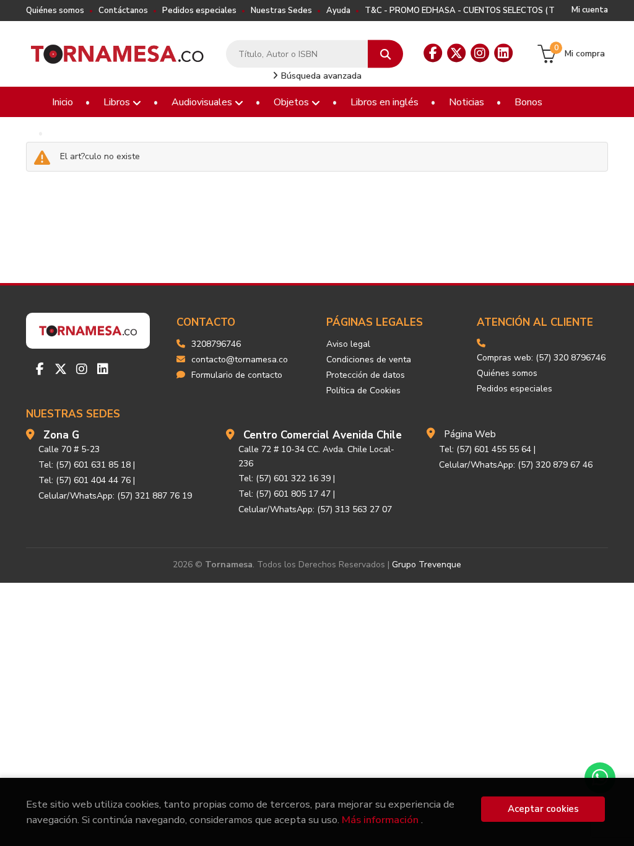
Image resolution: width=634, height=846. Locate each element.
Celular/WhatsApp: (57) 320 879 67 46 (516, 465)
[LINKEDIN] (503, 53)
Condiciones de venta (368, 359)
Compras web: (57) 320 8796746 (541, 358)
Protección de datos (365, 375)
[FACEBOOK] (432, 53)
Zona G (61, 435)
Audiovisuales (203, 102)
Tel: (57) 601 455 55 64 (485, 449)
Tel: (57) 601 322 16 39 (284, 478)
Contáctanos (123, 10)
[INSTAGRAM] (480, 53)
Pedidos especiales (199, 10)
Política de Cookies (363, 390)
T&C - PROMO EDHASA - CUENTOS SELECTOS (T (460, 10)
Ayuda (338, 10)
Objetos (292, 102)
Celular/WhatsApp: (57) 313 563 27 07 (315, 509)
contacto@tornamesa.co (239, 359)
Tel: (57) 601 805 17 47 (284, 494)
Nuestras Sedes (281, 10)
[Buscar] (385, 54)
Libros (117, 102)
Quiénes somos (55, 10)
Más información (380, 820)
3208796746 (216, 344)
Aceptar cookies (543, 809)
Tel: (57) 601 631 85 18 (84, 465)
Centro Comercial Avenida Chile (322, 435)
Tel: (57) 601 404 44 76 (84, 480)
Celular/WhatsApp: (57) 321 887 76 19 (115, 496)
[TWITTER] (456, 53)
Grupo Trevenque (426, 564)
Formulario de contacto (236, 375)
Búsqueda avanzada (320, 76)
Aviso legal (348, 344)
